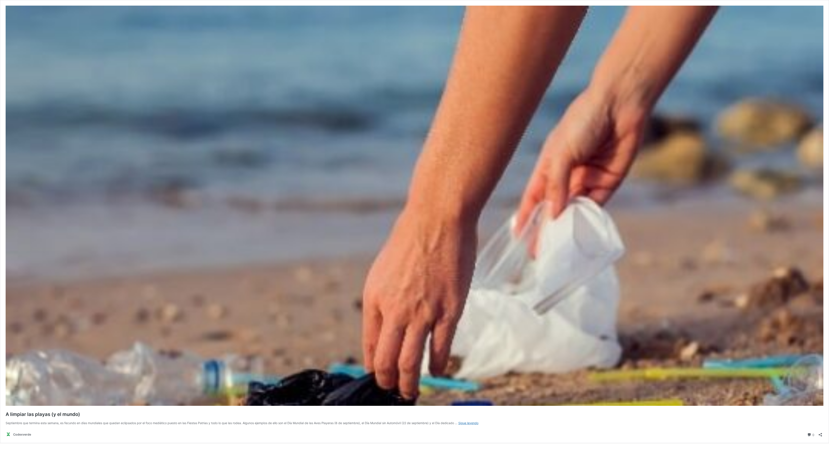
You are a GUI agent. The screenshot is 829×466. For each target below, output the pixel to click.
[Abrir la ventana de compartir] (820, 433)
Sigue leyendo (468, 423)
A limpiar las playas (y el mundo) (43, 414)
